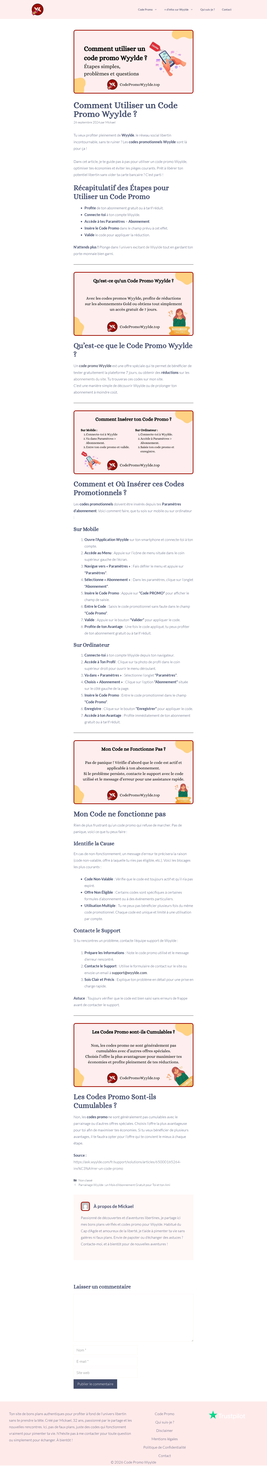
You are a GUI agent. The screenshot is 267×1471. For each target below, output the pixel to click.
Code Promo (145, 9)
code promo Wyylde (95, 365)
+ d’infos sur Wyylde (176, 9)
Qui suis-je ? (207, 9)
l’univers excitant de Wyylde (140, 247)
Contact (227, 9)
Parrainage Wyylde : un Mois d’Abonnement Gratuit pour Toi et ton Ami (124, 1185)
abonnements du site (90, 379)
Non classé (85, 1180)
